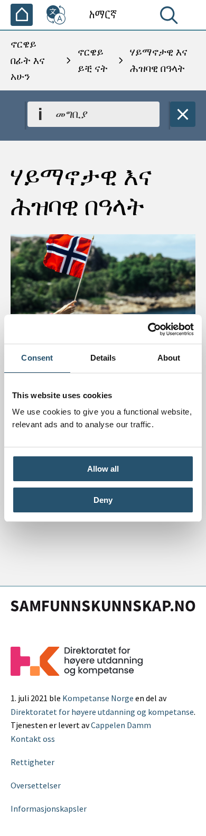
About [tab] (169, 357)
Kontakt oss (33, 738)
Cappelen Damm (121, 725)
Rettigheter (32, 762)
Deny (103, 499)
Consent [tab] (37, 357)
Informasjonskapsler (49, 808)
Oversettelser (36, 785)
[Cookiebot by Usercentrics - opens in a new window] (148, 329)
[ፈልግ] (171, 17)
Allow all (103, 468)
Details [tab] (103, 357)
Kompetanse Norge (98, 698)
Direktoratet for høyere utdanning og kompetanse (102, 711)
